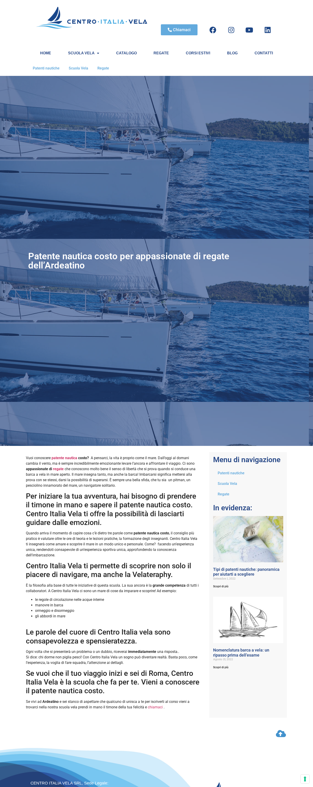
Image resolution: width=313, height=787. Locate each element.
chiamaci (155, 707)
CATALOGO (126, 53)
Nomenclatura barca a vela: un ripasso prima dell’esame (241, 652)
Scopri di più (220, 586)
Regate (103, 68)
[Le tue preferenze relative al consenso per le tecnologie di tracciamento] (305, 779)
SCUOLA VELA (81, 53)
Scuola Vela (78, 68)
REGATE (161, 53)
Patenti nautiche (46, 68)
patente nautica (64, 458)
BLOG (232, 53)
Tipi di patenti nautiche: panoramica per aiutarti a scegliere (246, 572)
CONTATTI (264, 53)
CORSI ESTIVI (198, 53)
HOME (45, 53)
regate (58, 469)
